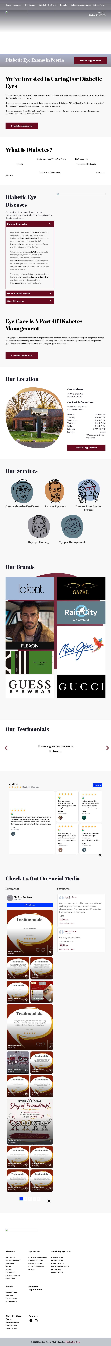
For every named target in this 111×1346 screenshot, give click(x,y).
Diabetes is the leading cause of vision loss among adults (29, 95)
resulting (22, 266)
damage (37, 232)
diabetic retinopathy (28, 238)
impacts (19, 164)
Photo (65, 919)
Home (8, 5)
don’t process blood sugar (49, 172)
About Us (17, 5)
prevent (30, 103)
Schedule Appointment (81, 5)
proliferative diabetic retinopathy (33, 277)
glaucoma (17, 283)
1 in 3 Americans (81, 159)
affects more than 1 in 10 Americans (51, 159)
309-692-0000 (97, 15)
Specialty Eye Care (47, 5)
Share (72, 923)
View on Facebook (64, 923)
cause (16, 260)
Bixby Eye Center (71, 897)
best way (35, 337)
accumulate (17, 244)
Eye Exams (30, 5)
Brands (63, 5)
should (27, 212)
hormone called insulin (86, 164)
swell (33, 252)
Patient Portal (99, 5)
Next (106, 744)
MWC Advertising (72, 1342)
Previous (5, 744)
